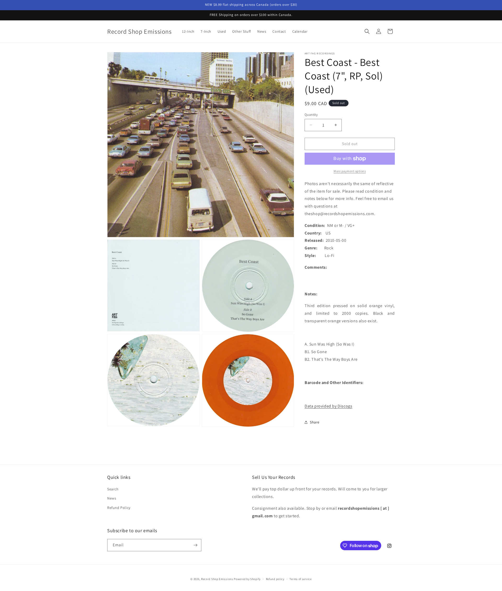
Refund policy (275, 579)
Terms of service (300, 579)
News (111, 498)
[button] (367, 31)
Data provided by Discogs (328, 406)
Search (113, 489)
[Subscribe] (195, 545)
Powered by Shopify (247, 579)
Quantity (311, 114)
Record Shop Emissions (217, 579)
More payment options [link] (350, 171)
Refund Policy (118, 507)
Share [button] (315, 422)
